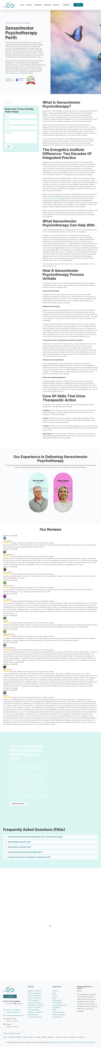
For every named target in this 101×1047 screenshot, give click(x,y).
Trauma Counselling (34, 1017)
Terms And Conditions (79, 1042)
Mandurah (51, 1037)
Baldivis (44, 1037)
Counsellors (56, 1007)
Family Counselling (34, 1007)
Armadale (38, 1037)
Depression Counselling (36, 1005)
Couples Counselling (35, 1003)
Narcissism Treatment (35, 1012)
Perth (4, 1037)
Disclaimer (91, 1042)
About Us (55, 991)
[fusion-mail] (18, 1003)
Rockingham (72, 1037)
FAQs (54, 1010)
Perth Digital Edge (55, 1042)
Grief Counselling (33, 1010)
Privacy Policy (66, 1042)
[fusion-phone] (21, 1003)
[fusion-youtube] (15, 1003)
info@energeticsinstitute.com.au (15, 1015)
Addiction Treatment (34, 991)
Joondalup (58, 1037)
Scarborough (11, 1037)
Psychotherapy (33, 1014)
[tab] (50, 837)
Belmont (32, 1037)
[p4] (62, 472)
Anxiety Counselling (34, 995)
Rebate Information (58, 1014)
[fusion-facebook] (6, 1003)
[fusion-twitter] (9, 1003)
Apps (54, 993)
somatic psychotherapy (50, 198)
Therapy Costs (57, 1017)
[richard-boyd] (38, 472)
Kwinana (65, 1037)
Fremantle (25, 1037)
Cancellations (56, 1000)
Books (54, 998)
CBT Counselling (33, 1000)
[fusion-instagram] (12, 1003)
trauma (77, 111)
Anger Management (34, 993)
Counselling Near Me (13, 1033)
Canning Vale (81, 1037)
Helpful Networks (58, 1012)
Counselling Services (59, 1005)
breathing (63, 244)
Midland (19, 1037)
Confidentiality (57, 1003)
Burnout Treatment (34, 998)
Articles (54, 995)
